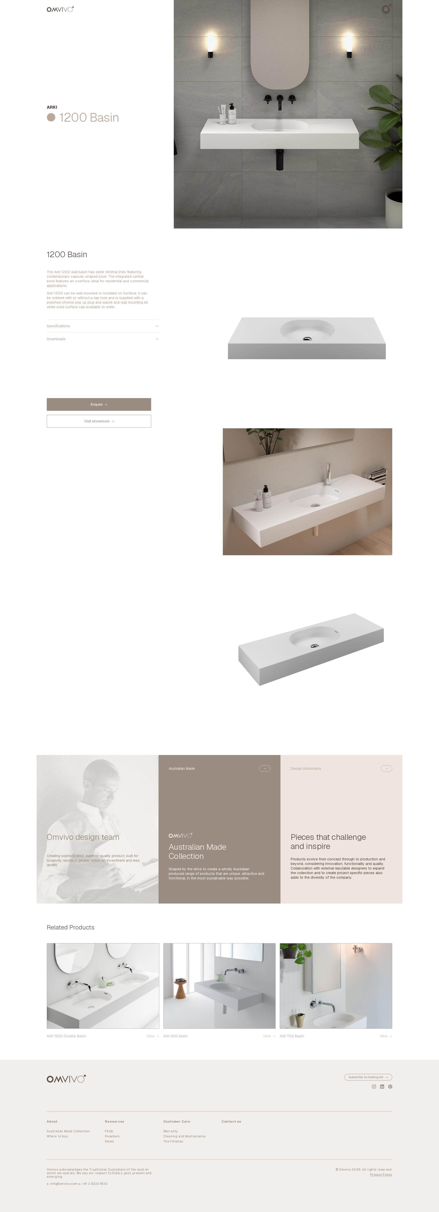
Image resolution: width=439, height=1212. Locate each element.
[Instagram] (374, 1087)
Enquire (97, 404)
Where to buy (57, 1136)
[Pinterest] (390, 1087)
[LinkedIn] (382, 1087)
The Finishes (173, 1141)
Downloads (56, 339)
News (109, 1141)
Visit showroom (96, 421)
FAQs (109, 1131)
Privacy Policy (381, 1174)
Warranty (170, 1131)
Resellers (112, 1136)
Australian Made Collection (68, 1131)
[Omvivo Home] (60, 9)
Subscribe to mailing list (366, 1077)
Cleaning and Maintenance (184, 1136)
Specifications (58, 326)
